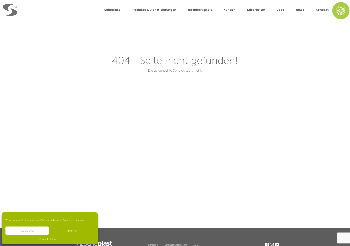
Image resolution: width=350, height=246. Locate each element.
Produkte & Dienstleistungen (154, 10)
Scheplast (112, 10)
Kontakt (322, 10)
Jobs (280, 10)
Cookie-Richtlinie (48, 239)
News (300, 10)
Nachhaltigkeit (200, 10)
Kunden (229, 10)
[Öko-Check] (341, 10)
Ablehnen (72, 230)
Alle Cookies (27, 230)
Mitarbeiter (256, 10)
